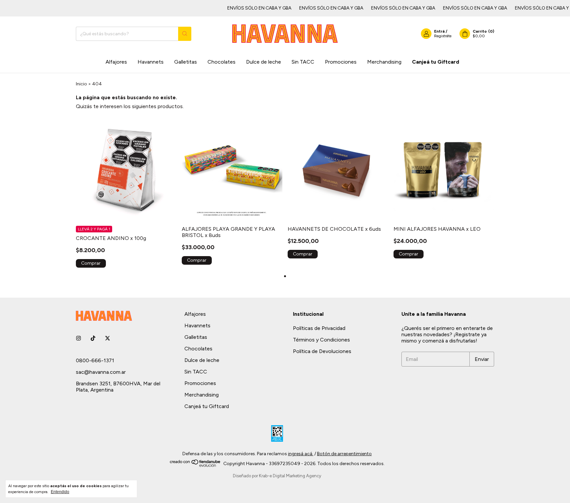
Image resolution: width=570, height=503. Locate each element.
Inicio (81, 84)
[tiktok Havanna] (93, 338)
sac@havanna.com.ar (101, 372)
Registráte (443, 36)
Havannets (151, 62)
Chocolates (221, 62)
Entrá (439, 31)
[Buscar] (184, 34)
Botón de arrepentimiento (344, 454)
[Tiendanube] (195, 465)
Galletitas (185, 62)
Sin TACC (303, 62)
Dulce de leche (263, 62)
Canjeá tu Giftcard (435, 62)
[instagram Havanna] (78, 338)
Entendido (60, 491)
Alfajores (116, 62)
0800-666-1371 (95, 360)
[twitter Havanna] (107, 338)
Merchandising (384, 62)
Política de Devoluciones (322, 351)
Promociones (341, 62)
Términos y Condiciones (321, 340)
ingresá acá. (300, 454)
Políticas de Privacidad (319, 328)
